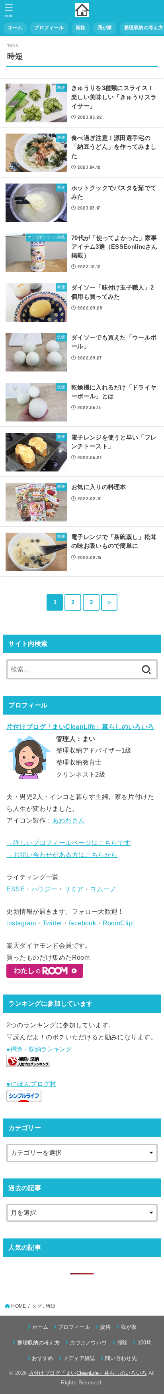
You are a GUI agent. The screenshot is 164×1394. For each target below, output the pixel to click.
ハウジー (44, 889)
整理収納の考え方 (38, 1343)
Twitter (52, 923)
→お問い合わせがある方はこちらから (61, 854)
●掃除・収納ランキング (39, 1049)
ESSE (15, 889)
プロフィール (49, 27)
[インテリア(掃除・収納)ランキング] (28, 1061)
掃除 (122, 1343)
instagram (21, 923)
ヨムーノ (103, 889)
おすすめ (42, 1358)
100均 (145, 1343)
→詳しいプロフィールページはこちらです (68, 842)
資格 (81, 27)
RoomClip (118, 923)
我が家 (105, 27)
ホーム (15, 27)
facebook (82, 923)
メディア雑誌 (79, 1358)
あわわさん (68, 820)
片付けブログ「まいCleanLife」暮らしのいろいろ (88, 1373)
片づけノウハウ (88, 1343)
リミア (74, 889)
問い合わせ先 (121, 1358)
